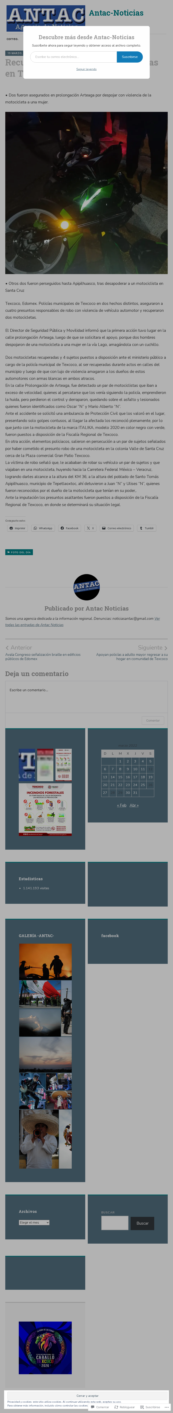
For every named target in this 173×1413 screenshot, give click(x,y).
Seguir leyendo (86, 69)
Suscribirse (130, 57)
